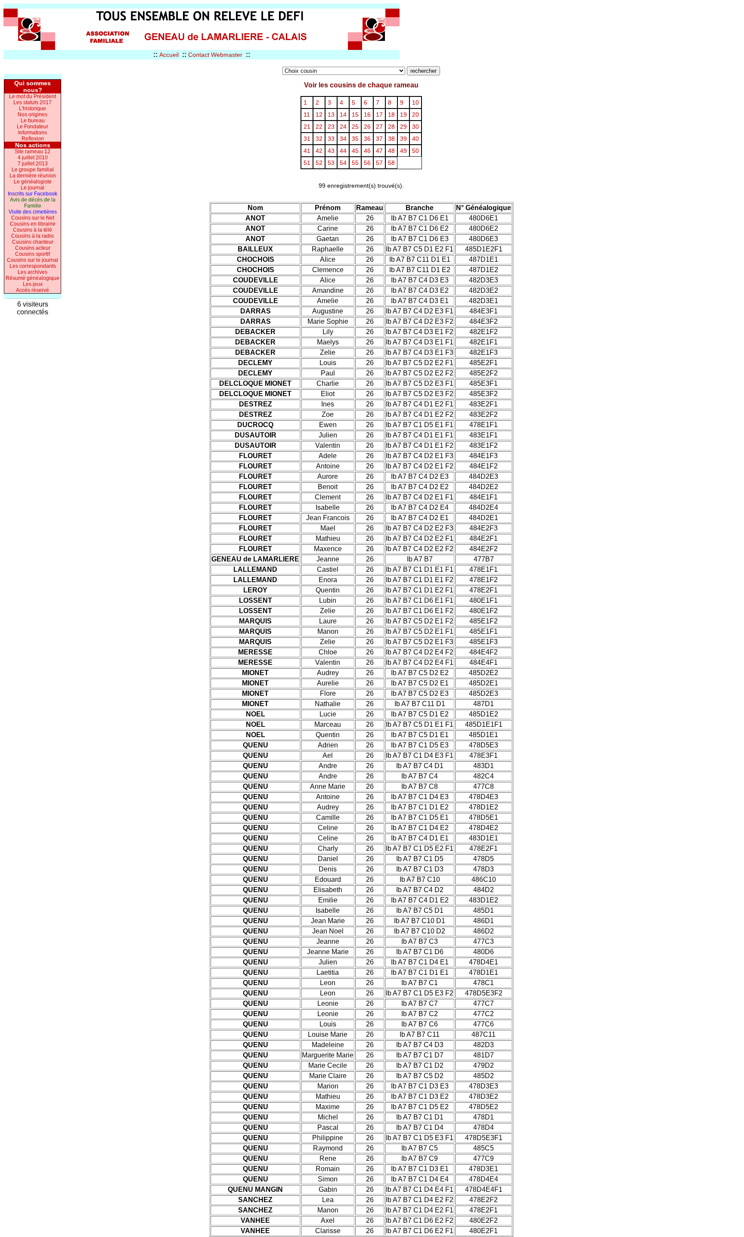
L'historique (32, 108)
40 (415, 138)
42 (319, 150)
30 (415, 126)
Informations (32, 133)
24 (343, 126)
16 (367, 114)
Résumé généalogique (32, 278)
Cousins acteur (32, 248)
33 (331, 138)
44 (343, 150)
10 (415, 102)
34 (343, 138)
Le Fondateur (32, 127)
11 (307, 114)
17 (379, 114)
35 (355, 138)
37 (379, 138)
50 (415, 150)
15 (355, 114)
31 (307, 138)
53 (331, 162)
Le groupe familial (33, 170)
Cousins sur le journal (32, 260)
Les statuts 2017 (32, 102)
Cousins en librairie (33, 224)
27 (379, 126)
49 (403, 150)
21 (307, 126)
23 (331, 126)
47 (379, 150)
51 (307, 162)
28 (391, 126)
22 (319, 126)
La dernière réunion (32, 176)
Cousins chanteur (32, 242)
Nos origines (32, 115)
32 (319, 138)
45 (355, 150)
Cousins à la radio (32, 236)
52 (319, 162)
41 (307, 150)
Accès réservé (32, 290)
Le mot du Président (32, 96)
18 (391, 114)
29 (403, 126)
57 (379, 162)
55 (355, 162)
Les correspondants (32, 266)
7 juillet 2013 (33, 164)
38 (391, 138)
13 (331, 114)
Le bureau (33, 121)
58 (391, 162)
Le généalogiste (33, 182)
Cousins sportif (32, 254)
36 (367, 138)
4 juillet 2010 (33, 158)
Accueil (169, 54)
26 (367, 126)
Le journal (32, 188)
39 (403, 138)
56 (367, 162)
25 (355, 126)
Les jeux (33, 284)
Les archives (32, 272)
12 (319, 114)
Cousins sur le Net (32, 218)
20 (415, 114)
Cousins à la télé (32, 230)
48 (391, 150)
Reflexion (33, 139)
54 (343, 162)
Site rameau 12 (32, 152)
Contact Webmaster (215, 54)
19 (403, 114)
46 (367, 150)
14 (343, 114)
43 (331, 150)
